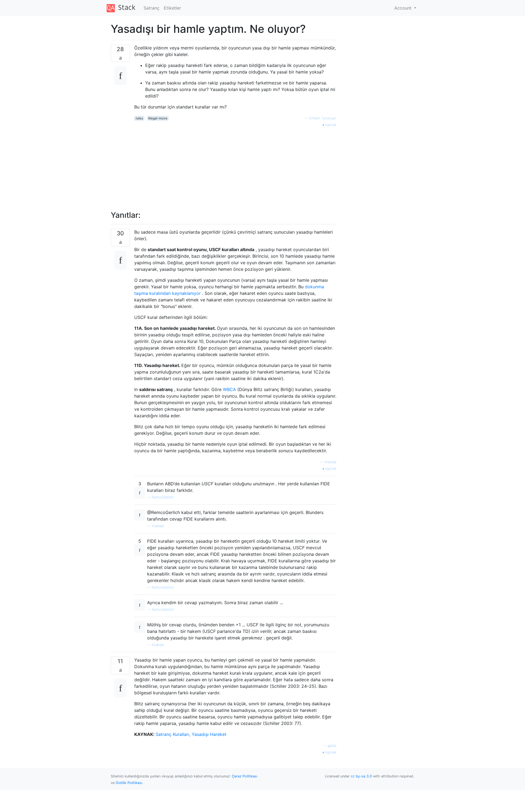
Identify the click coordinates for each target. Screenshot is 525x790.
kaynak (330, 125)
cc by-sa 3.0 (361, 776)
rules (139, 118)
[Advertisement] (235, 166)
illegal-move (157, 118)
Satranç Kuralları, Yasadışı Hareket (191, 734)
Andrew (330, 462)
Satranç (151, 8)
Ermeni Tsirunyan (323, 118)
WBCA (229, 389)
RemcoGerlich (163, 497)
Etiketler (172, 8)
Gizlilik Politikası (129, 783)
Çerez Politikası (244, 776)
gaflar (332, 746)
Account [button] (403, 8)
